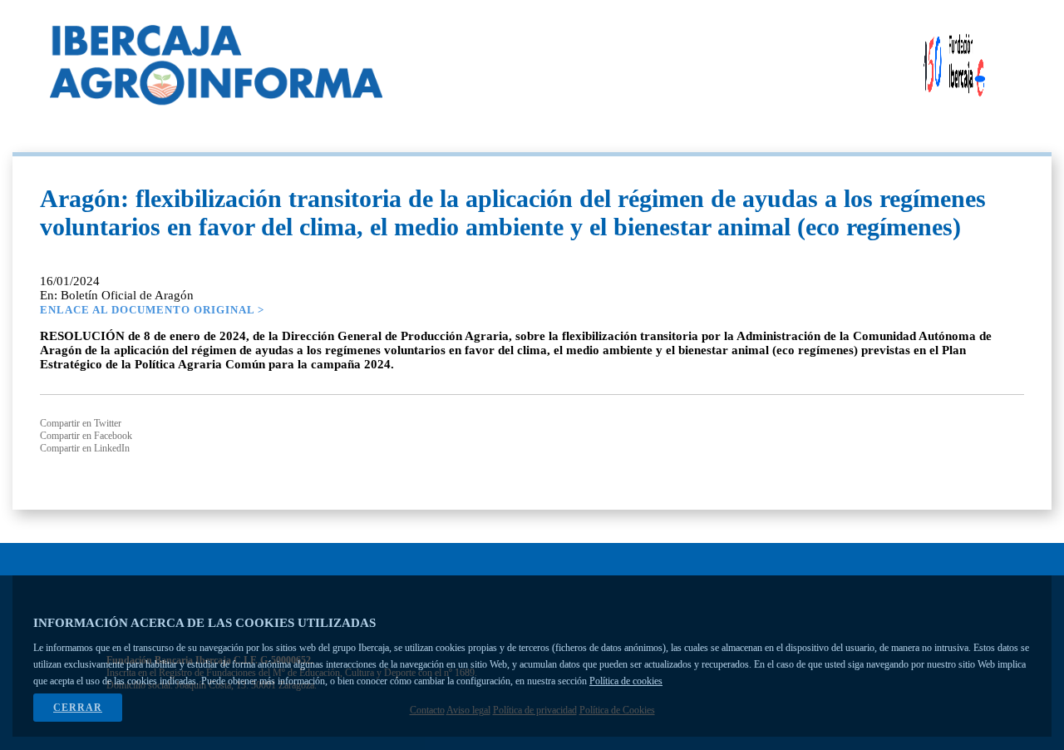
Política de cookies (626, 681)
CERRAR (77, 707)
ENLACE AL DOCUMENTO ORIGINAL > (152, 309)
